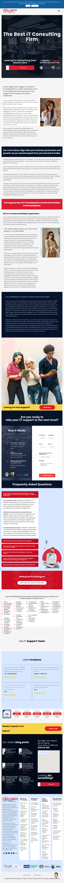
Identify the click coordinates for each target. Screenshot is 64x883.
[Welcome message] (56, 875)
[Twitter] (11, 853)
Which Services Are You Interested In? (45, 454)
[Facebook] (9, 853)
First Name (42, 435)
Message (42, 460)
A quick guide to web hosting (11, 764)
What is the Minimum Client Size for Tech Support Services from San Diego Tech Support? (18, 559)
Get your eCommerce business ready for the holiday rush (27, 752)
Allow (28, 5)
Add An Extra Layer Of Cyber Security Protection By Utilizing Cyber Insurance (12, 779)
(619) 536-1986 (6, 846)
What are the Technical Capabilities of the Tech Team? (17, 552)
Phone (50, 444)
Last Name (51, 435)
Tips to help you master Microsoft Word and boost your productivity (27, 766)
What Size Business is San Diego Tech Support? (17, 541)
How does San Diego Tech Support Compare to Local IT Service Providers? (19, 546)
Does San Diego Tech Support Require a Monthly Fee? (19, 565)
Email (41, 444)
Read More (34, 5)
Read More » (8, 756)
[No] (62, 4)
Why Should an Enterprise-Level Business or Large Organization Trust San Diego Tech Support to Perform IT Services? (19, 494)
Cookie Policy (37, 875)
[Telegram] (16, 853)
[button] (59, 11)
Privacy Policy (26, 875)
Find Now (23, 68)
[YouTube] (14, 853)
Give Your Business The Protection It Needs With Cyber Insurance (28, 779)
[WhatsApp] (4, 853)
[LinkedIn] (6, 853)
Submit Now (47, 475)
